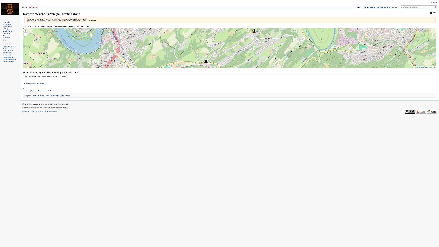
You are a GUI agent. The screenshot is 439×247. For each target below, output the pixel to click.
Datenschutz (26, 111)
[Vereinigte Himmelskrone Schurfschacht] (253, 31)
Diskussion (64, 19)
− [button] (25, 34)
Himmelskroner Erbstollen (34, 84)
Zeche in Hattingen (53, 96)
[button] (395, 7)
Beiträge (71, 19)
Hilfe (434, 13)
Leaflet (416, 67)
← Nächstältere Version (43, 20)
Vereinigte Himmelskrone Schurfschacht (39, 91)
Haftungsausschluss (50, 111)
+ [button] (25, 31)
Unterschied (31, 20)
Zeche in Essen (38, 96)
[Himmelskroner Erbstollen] (206, 61)
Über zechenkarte (37, 111)
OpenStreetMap (424, 67)
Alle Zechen (65, 96)
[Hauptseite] (10, 9)
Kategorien (28, 96)
